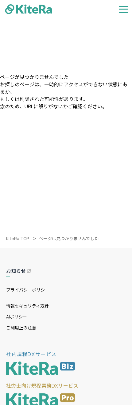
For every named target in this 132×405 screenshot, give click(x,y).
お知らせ (16, 271)
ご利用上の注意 (21, 328)
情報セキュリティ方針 (27, 306)
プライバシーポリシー (27, 290)
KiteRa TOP (17, 238)
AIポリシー (16, 317)
